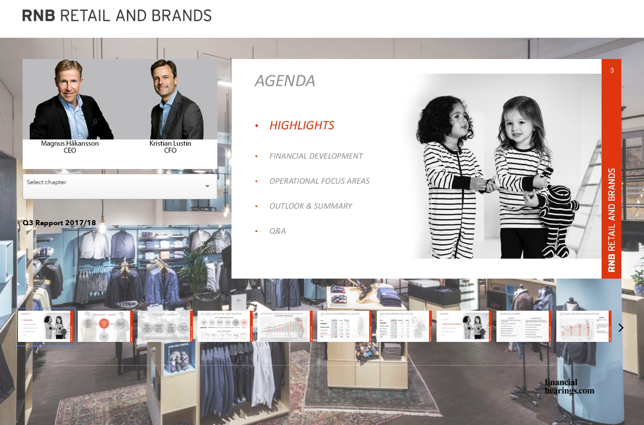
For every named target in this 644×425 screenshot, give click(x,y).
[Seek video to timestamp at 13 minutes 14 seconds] (464, 327)
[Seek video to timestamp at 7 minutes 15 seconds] (285, 327)
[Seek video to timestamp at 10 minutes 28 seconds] (344, 327)
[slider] (120, 140)
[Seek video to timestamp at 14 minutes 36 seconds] (583, 327)
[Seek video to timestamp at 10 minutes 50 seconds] (404, 327)
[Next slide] (613, 165)
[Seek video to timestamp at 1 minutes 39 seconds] (165, 327)
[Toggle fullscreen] (614, 66)
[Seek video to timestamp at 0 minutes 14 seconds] (105, 327)
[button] (121, 115)
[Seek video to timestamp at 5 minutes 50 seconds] (225, 327)
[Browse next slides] (621, 327)
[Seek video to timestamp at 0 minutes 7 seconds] (45, 327)
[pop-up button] (189, 155)
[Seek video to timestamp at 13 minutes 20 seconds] (524, 327)
